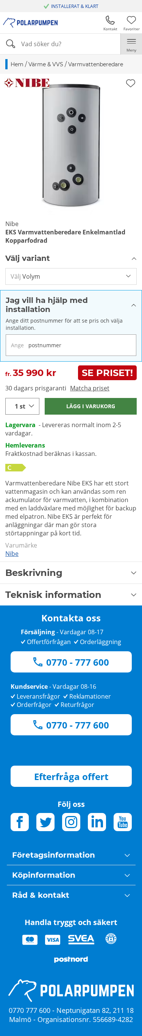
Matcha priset (89, 388)
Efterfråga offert (71, 776)
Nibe (12, 553)
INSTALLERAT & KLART (74, 6)
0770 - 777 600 (77, 662)
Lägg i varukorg (90, 406)
